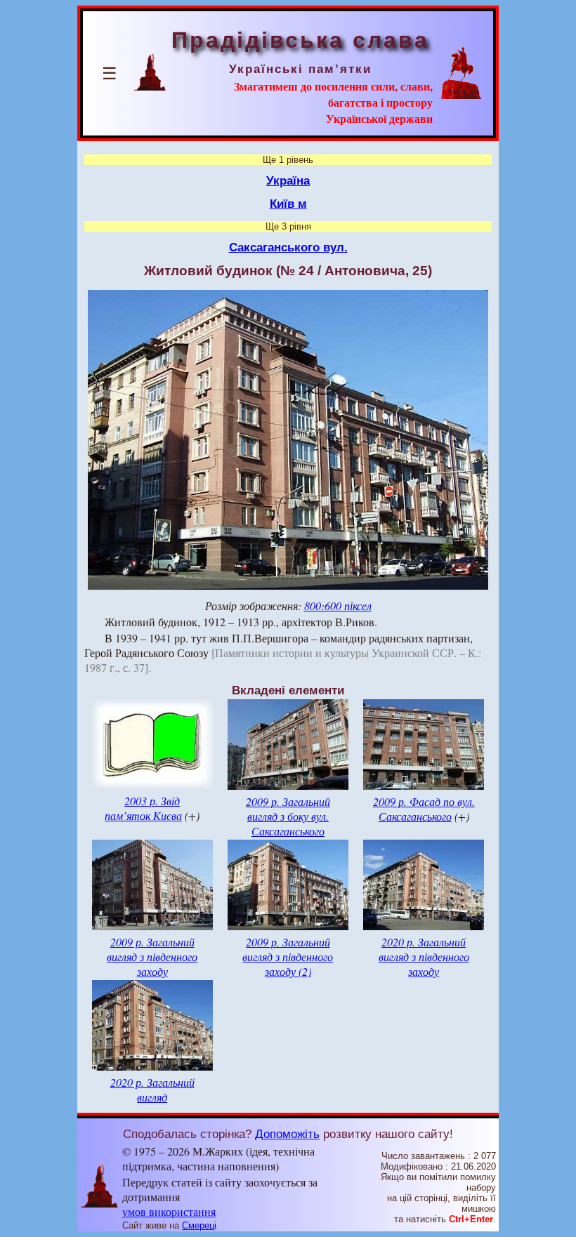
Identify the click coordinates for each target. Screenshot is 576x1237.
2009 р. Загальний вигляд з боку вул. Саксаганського (288, 816)
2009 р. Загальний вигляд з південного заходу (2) (287, 956)
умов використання (169, 1211)
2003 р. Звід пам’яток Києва (143, 808)
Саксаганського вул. (288, 247)
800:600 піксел (338, 605)
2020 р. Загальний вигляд (152, 1089)
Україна (288, 180)
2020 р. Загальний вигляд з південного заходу (424, 956)
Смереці (199, 1225)
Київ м (288, 204)
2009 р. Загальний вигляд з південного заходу (152, 956)
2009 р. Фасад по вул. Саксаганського (424, 808)
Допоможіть (287, 1134)
